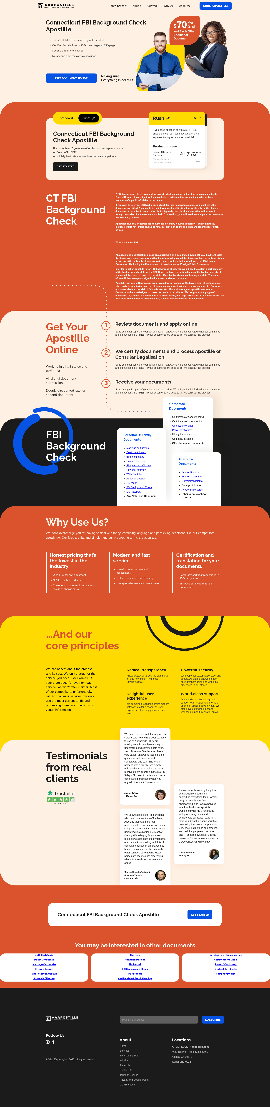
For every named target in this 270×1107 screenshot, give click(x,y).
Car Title (135, 955)
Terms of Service (129, 1075)
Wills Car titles (134, 474)
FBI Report (135, 964)
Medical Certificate (226, 969)
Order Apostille (216, 5)
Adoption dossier (135, 478)
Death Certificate (44, 959)
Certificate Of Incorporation (226, 955)
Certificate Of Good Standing (135, 978)
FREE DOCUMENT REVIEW (71, 78)
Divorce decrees (135, 461)
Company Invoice (226, 974)
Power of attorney (136, 470)
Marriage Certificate (44, 964)
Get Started (66, 166)
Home (123, 1046)
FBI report (131, 483)
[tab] (66, 118)
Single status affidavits (138, 465)
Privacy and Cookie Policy (134, 1079)
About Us (184, 6)
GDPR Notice (127, 1084)
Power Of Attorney (44, 978)
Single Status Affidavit (44, 974)
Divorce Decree (44, 969)
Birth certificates (135, 456)
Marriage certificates (137, 448)
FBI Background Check (139, 487)
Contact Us (126, 1070)
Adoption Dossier (135, 959)
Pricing (137, 6)
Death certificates (136, 452)
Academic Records (192, 489)
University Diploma (192, 481)
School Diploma (190, 472)
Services (152, 6)
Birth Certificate (44, 955)
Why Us (168, 6)
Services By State (129, 1055)
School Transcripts (192, 476)
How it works (119, 6)
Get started (200, 914)
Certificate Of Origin (226, 959)
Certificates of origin (183, 425)
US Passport (133, 491)
